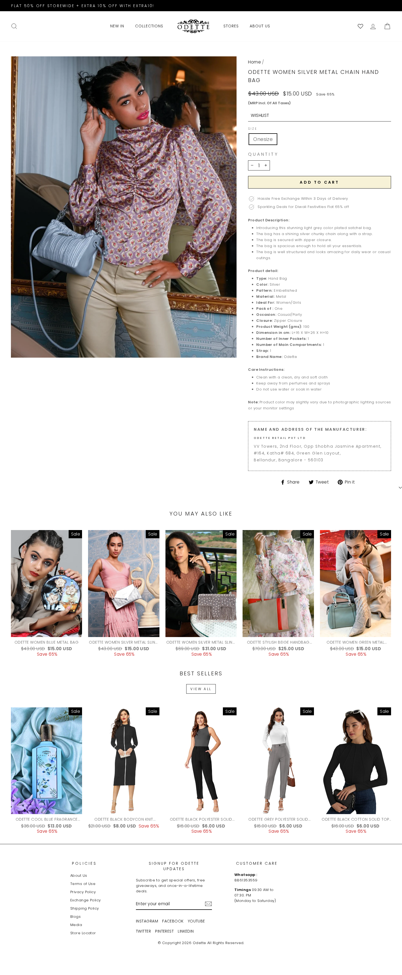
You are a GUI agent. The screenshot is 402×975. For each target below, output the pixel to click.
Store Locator (83, 933)
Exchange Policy (85, 900)
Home (254, 62)
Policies (84, 863)
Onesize (263, 139)
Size (252, 129)
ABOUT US (260, 26)
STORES (231, 26)
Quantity (263, 154)
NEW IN (117, 26)
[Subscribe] (208, 904)
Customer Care (257, 863)
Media (76, 924)
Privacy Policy (83, 892)
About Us (78, 875)
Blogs (75, 916)
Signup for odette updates (174, 866)
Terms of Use (82, 883)
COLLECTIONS (149, 26)
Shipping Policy (84, 908)
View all (201, 689)
